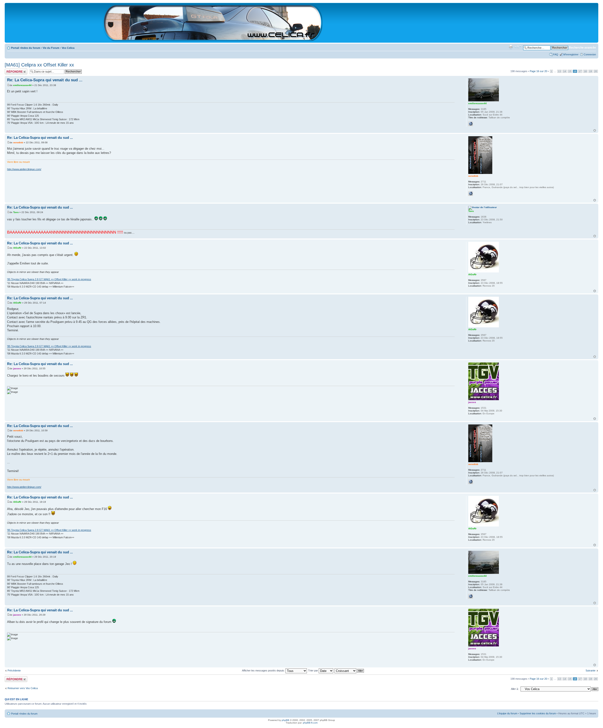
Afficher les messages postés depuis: (263, 670)
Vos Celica (68, 47)
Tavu (16, 212)
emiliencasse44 (22, 85)
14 (564, 71)
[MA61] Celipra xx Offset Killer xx (39, 64)
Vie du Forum (51, 47)
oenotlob (18, 142)
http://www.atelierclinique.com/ (24, 169)
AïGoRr (17, 248)
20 (595, 71)
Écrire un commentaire (12, 71)
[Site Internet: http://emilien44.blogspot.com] (470, 123)
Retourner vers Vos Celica (23, 688)
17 (580, 71)
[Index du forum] (212, 39)
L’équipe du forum (507, 713)
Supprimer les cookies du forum (538, 713)
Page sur (538, 71)
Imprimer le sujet (510, 47)
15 (569, 71)
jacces (17, 368)
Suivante (590, 670)
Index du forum (30, 47)
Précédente (14, 670)
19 (590, 71)
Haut (594, 130)
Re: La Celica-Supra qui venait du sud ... (44, 80)
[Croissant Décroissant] (349, 670)
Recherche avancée (582, 47)
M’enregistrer (571, 54)
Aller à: (515, 688)
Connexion (590, 54)
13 (559, 71)
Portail (15, 47)
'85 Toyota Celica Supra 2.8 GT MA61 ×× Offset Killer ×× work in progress (49, 279)
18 (585, 71)
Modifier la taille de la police (517, 47)
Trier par (313, 670)
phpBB (285, 720)
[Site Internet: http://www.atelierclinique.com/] (470, 193)
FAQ (555, 54)
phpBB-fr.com (310, 722)
